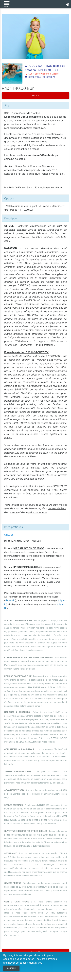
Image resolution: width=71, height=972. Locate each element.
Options (9, 198)
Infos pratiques (13, 527)
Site (6, 105)
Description (11, 218)
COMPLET (35, 95)
